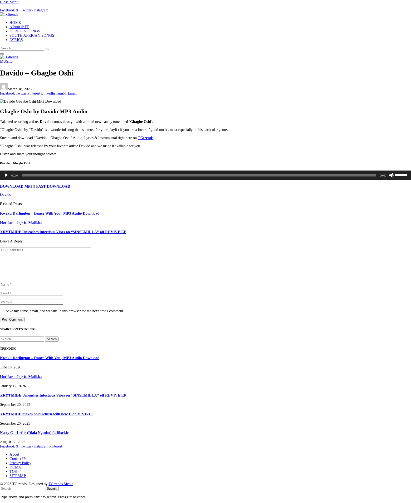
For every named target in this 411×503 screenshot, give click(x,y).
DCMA (15, 467)
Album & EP (19, 27)
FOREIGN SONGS (25, 31)
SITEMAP (18, 476)
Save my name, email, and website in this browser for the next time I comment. (65, 311)
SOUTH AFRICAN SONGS (32, 35)
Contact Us (18, 459)
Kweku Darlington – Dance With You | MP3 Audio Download (49, 213)
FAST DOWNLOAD (53, 186)
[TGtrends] (9, 14)
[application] (205, 175)
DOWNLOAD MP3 (16, 186)
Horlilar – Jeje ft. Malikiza (21, 223)
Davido (5, 194)
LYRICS (16, 40)
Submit (52, 488)
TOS (13, 471)
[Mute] (391, 175)
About (14, 454)
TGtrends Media (61, 484)
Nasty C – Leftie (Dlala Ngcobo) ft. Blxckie (34, 433)
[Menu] (2, 54)
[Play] (6, 175)
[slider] (402, 175)
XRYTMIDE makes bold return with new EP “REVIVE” (46, 414)
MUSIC (6, 61)
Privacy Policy (20, 463)
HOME (15, 22)
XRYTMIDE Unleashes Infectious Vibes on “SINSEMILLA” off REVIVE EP (63, 232)
